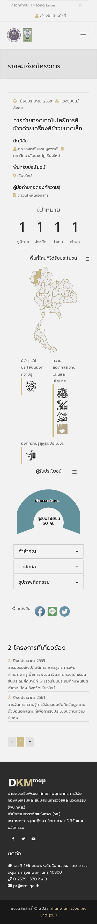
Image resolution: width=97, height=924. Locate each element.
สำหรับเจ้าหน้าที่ (53, 16)
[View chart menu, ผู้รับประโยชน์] (74, 472)
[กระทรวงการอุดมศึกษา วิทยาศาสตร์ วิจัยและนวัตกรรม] (14, 35)
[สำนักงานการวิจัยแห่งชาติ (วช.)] (27, 35)
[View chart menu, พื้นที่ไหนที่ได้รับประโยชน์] (88, 259)
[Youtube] (33, 839)
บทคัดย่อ (27, 567)
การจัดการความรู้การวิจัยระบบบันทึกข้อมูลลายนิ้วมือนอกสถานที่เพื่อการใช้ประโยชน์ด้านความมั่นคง (46, 711)
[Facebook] (13, 839)
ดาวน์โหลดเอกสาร (32, 195)
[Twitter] (23, 839)
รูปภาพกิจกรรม (34, 582)
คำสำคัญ (27, 551)
